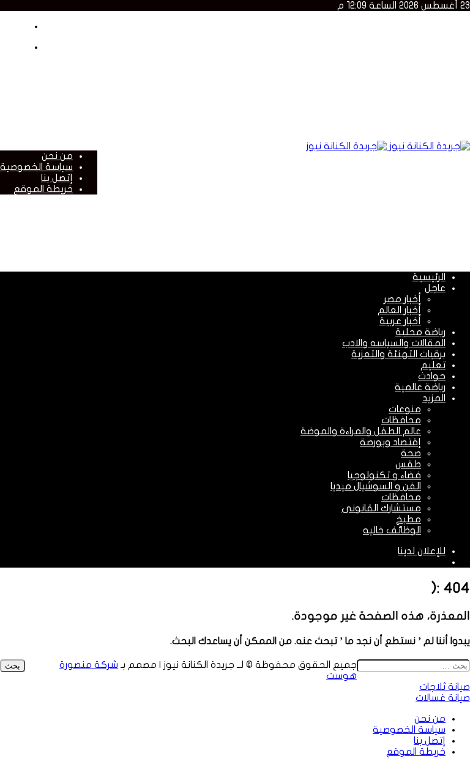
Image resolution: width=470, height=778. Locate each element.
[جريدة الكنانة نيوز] (388, 146)
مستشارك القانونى (381, 508)
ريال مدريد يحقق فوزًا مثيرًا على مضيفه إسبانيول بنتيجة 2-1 (322, 92)
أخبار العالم (399, 310)
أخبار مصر (402, 299)
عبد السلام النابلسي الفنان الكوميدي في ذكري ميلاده (330, 59)
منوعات (405, 409)
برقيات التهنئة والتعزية (398, 354)
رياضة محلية (420, 332)
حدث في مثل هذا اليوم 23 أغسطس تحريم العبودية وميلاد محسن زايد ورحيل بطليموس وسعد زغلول (237, 70)
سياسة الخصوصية (36, 167)
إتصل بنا (57, 178)
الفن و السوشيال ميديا (375, 486)
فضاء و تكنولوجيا (384, 475)
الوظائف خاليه (392, 530)
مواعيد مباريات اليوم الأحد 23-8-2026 (370, 81)
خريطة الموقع (43, 189)
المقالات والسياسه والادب (394, 343)
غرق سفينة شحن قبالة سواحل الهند (371, 114)
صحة (411, 453)
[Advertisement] (247, 231)
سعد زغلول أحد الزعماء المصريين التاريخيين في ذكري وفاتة (324, 48)
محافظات (401, 420)
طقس (408, 464)
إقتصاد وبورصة (390, 442)
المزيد (434, 398)
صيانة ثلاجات (444, 687)
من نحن (57, 156)
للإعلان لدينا (422, 551)
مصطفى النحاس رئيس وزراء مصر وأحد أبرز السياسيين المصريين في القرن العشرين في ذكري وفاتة (245, 37)
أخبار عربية (400, 321)
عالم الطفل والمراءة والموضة (360, 431)
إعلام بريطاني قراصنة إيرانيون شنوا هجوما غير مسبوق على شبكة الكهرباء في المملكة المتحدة (244, 125)
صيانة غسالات (443, 698)
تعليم (433, 365)
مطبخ (408, 519)
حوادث (432, 376)
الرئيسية (429, 277)
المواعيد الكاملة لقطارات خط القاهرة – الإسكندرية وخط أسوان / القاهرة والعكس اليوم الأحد (256, 26)
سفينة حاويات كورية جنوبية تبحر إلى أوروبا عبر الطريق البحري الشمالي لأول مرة (281, 103)
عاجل (435, 288)
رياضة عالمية (420, 387)
